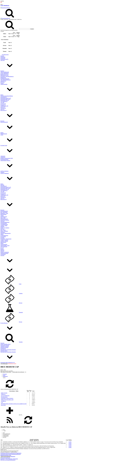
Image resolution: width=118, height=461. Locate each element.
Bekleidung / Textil (4, 213)
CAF (2, 402)
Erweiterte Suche (5, 54)
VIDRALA (3, 394)
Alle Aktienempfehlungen (5, 79)
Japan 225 (2, 109)
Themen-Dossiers (3, 84)
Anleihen (20, 293)
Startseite (2, 55)
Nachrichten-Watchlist (4, 345)
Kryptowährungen (4, 323)
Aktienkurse (2, 156)
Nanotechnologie (3, 244)
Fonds (20, 283)
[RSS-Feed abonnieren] (9, 424)
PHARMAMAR (4, 397)
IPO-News (2, 82)
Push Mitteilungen (4, 363)
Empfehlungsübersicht (4, 78)
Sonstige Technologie (4, 252)
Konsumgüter (3, 236)
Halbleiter (2, 226)
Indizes (1, 94)
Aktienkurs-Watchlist (4, 346)
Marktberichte (3, 77)
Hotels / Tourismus (4, 231)
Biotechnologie (3, 214)
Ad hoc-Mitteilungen (4, 5)
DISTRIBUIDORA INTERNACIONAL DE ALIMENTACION (13, 403)
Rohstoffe (2, 249)
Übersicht (2, 172)
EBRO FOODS (4, 392)
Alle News (2, 60)
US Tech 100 (3, 103)
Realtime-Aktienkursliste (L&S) (6, 158)
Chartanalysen (3, 80)
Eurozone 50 (2, 104)
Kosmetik (2, 237)
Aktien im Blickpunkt (4, 72)
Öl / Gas (2, 247)
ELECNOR (3, 405)
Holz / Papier (3, 229)
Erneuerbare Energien (4, 220)
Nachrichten (2, 57)
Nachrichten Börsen (4, 454)
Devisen (20, 321)
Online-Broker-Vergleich (5, 160)
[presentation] (3, 377)
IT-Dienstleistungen (4, 235)
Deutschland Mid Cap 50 (5, 99)
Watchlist (20, 341)
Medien (1, 132)
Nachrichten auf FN (4, 59)
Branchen (2, 120)
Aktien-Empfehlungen (12, 454)
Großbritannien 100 (4, 105)
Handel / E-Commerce (4, 227)
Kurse (4, 375)
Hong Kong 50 (3, 110)
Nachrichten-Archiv (7, 455)
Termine (2, 83)
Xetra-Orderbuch (10, 453)
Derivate (20, 302)
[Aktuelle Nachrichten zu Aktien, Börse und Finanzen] (5, 7)
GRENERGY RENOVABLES (7, 398)
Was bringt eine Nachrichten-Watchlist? (8, 349)
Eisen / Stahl (2, 217)
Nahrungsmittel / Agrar (4, 245)
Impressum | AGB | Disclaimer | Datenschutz (9, 458)
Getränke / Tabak (3, 225)
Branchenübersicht (4, 122)
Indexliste (2, 185)
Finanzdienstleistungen (4, 222)
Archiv (1, 134)
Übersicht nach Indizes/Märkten (6, 95)
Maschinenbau (3, 242)
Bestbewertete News (4, 74)
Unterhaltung (3, 254)
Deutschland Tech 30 (4, 100)
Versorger (2, 255)
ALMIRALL (3, 401)
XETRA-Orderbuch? (4, 173)
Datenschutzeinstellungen (5, 456)
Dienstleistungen (3, 216)
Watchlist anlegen (3, 350)
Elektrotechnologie (4, 218)
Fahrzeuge (2, 221)
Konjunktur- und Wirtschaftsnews (7, 76)
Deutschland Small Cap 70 (5, 98)
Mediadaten (13, 456)
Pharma (1, 248)
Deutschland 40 (3, 97)
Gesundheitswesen (4, 224)
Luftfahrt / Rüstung (4, 241)
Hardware (2, 228)
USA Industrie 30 (3, 101)
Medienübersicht (3, 133)
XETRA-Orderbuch (4, 171)
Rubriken (2, 70)
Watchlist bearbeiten (4, 347)
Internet (1, 234)
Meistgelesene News (4, 75)
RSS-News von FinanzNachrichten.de (7, 459)
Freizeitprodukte (3, 223)
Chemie (2, 215)
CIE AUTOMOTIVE (5, 395)
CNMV (70, 441)
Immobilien (2, 232)
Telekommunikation (4, 253)
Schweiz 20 (2, 107)
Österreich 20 (3, 108)
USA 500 (2, 102)
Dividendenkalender (4, 159)
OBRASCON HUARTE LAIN (7, 399)
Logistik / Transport (4, 239)
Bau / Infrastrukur (3, 212)
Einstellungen (3, 348)
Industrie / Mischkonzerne (5, 233)
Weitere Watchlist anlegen (5, 344)
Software (2, 251)
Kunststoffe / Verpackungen (5, 238)
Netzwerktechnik (3, 246)
